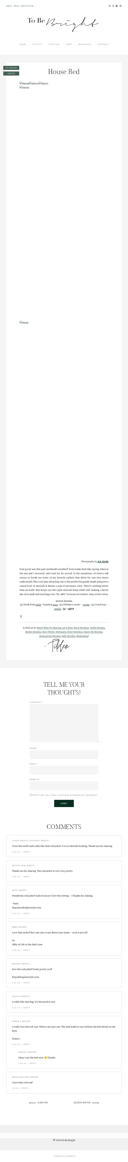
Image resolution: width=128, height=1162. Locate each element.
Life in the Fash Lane (31, 944)
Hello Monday (68, 636)
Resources (84, 44)
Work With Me (27, 6)
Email (34, 764)
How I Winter (48, 631)
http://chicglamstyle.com (25, 977)
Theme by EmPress (65, 1156)
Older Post (42, 1102)
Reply (27, 852)
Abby (15, 927)
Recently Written (82, 1102)
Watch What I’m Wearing (49, 627)
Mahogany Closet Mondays (69, 631)
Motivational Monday (50, 636)
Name (34, 748)
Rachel (16, 964)
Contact (103, 44)
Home (22, 44)
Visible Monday (97, 627)
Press (16, 6)
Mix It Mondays (81, 627)
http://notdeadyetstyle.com (26, 907)
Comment (36, 702)
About (9, 6)
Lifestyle (54, 44)
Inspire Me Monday (93, 631)
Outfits (37, 44)
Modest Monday (33, 631)
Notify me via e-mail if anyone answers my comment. (65, 795)
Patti (15, 890)
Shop (69, 44)
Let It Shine (67, 627)
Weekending (82, 636)
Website (34, 779)
